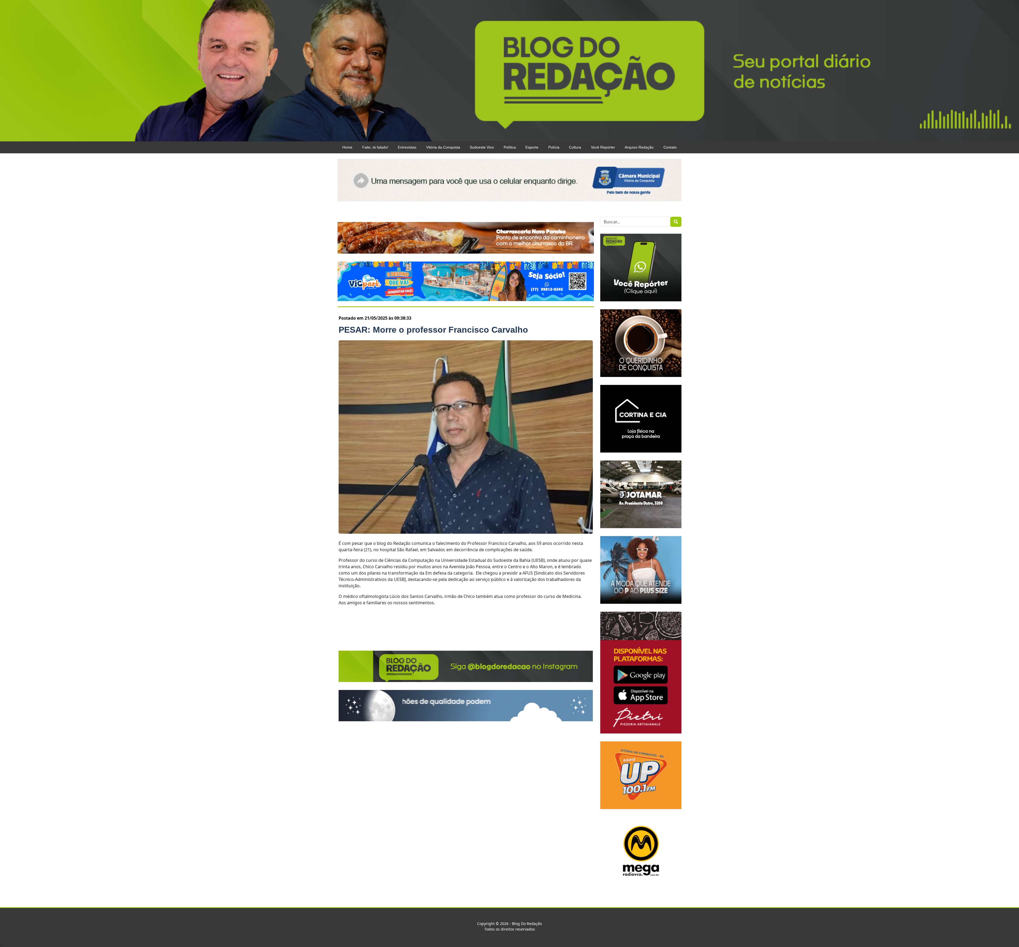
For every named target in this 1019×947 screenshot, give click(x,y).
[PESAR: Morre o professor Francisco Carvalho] (466, 436)
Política (510, 147)
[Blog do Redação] (509, 70)
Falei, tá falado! (375, 147)
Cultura (575, 147)
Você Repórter (603, 147)
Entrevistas (407, 147)
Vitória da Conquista (443, 147)
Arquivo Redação (639, 147)
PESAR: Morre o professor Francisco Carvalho (433, 330)
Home (347, 147)
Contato (670, 147)
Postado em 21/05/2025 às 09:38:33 (375, 318)
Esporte (531, 147)
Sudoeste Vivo (482, 147)
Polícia (553, 147)
